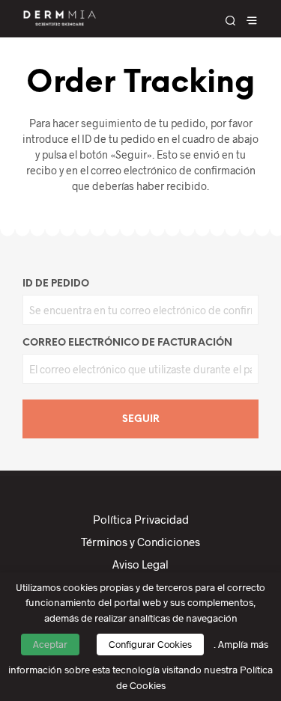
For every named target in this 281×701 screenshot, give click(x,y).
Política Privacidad (141, 519)
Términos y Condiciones (140, 541)
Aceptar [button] (50, 644)
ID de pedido (55, 284)
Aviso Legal (140, 564)
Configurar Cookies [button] (150, 644)
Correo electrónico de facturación (127, 343)
